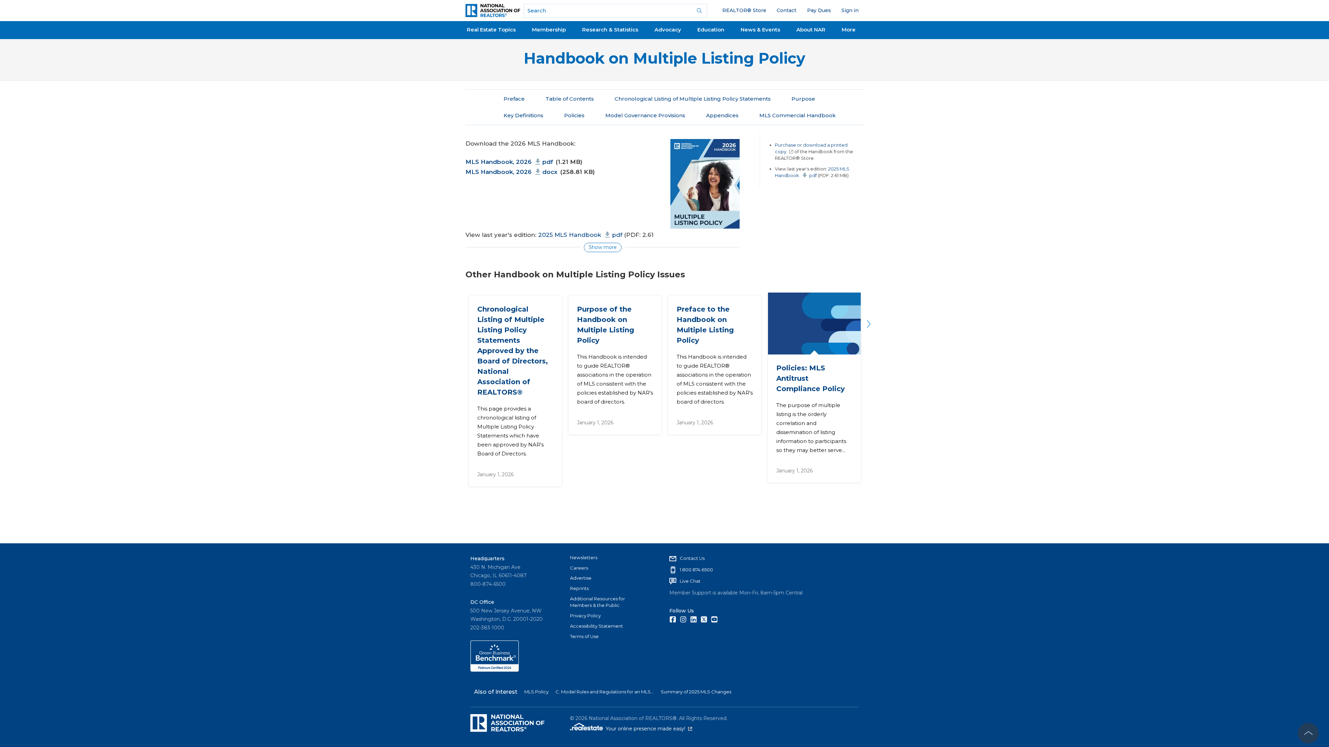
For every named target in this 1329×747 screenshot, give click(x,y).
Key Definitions (523, 115)
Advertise (580, 578)
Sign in (850, 10)
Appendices (722, 115)
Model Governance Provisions (645, 115)
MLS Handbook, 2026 (509, 161)
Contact (786, 10)
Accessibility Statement (596, 626)
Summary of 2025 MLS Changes (696, 691)
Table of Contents (569, 98)
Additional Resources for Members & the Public (597, 602)
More (849, 29)
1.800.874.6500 (696, 569)
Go (699, 11)
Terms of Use (584, 636)
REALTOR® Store (744, 10)
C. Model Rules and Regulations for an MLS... (604, 691)
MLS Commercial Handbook (797, 115)
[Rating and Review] (494, 670)
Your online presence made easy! (649, 729)
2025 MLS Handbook (580, 234)
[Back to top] (1308, 733)
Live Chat (690, 581)
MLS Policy (536, 691)
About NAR (810, 29)
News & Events (760, 29)
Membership (549, 29)
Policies (574, 115)
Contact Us (692, 558)
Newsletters (583, 557)
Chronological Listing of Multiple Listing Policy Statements (693, 98)
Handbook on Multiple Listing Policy (664, 58)
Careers (579, 568)
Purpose (803, 98)
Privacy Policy (585, 615)
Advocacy (667, 29)
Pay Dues (819, 10)
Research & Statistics (610, 29)
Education (710, 29)
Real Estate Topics (491, 29)
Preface (514, 98)
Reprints (579, 588)
